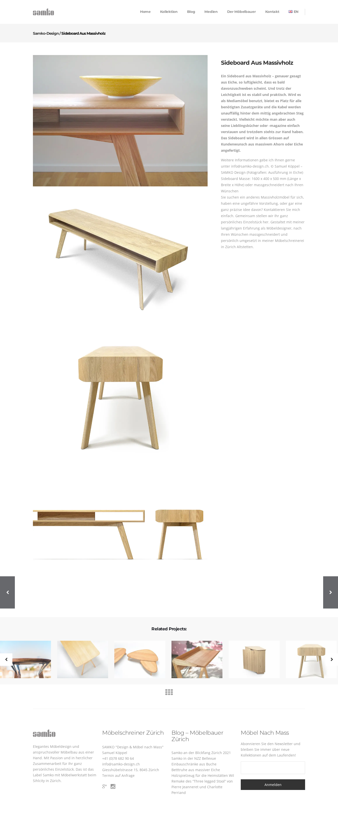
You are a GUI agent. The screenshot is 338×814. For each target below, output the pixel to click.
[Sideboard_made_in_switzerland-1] (120, 257)
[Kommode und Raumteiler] (251, 660)
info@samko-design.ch (121, 764)
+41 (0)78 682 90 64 (118, 758)
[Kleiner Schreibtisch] (79, 660)
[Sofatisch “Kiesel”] (136, 660)
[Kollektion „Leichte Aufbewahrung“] (308, 660)
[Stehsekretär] (193, 660)
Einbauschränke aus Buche (194, 764)
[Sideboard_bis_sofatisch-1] (120, 531)
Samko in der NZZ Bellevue (193, 758)
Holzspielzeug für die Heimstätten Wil (202, 775)
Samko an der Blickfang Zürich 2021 (201, 752)
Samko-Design (46, 33)
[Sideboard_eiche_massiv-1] (120, 394)
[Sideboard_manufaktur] (120, 120)
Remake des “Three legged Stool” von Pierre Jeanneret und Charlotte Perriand (202, 787)
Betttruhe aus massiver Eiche (195, 769)
